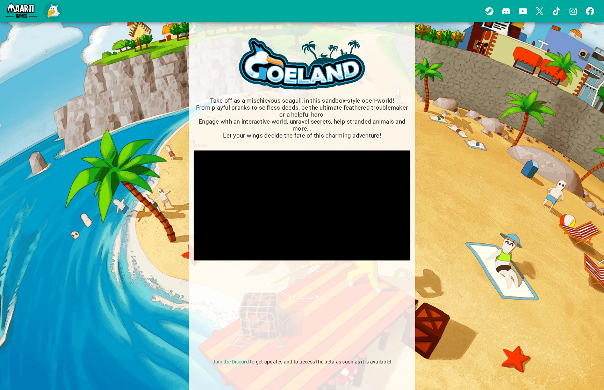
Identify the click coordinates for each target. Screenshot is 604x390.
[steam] (489, 11)
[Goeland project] (53, 11)
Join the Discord (231, 362)
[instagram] (573, 11)
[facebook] (590, 11)
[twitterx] (539, 11)
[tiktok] (556, 11)
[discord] (506, 11)
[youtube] (523, 11)
